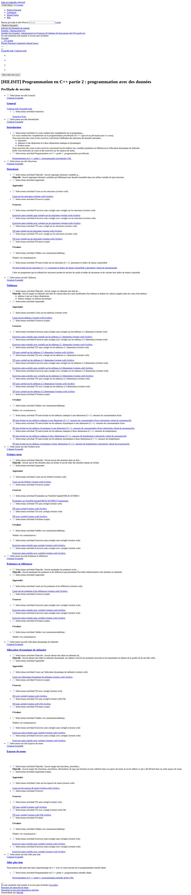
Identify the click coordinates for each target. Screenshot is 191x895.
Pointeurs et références (19, 563)
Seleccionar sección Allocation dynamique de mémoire (34, 642)
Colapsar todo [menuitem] (20, 51)
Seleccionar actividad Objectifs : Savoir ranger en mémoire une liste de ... (48, 291)
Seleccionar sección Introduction (24, 119)
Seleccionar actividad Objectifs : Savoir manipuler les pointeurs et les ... (47, 569)
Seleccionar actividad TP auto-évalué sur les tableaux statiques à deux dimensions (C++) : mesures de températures (66, 431)
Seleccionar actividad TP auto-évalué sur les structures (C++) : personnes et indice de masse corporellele (61, 263)
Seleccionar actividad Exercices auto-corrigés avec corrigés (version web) (48, 548)
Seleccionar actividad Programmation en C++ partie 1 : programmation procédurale (52, 153)
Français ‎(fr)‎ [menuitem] (43, 33)
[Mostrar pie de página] (2, 883)
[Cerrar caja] (2, 41)
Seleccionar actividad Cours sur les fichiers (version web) (41, 477)
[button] (58, 22)
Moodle (19, 892)
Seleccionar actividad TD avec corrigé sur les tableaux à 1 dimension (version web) (52, 355)
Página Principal (8, 43)
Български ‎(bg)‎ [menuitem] (66, 33)
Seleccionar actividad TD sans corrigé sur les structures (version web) (46, 226)
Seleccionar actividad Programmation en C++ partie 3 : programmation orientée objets (53, 873)
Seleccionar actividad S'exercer (29, 791)
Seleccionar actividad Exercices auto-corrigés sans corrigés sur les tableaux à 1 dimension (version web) (61, 332)
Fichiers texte (14, 454)
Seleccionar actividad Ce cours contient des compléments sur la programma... (50, 133)
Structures (12, 169)
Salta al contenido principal (13, 2)
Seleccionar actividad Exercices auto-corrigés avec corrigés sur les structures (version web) (56, 218)
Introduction (14, 127)
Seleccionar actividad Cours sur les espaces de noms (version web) (45, 783)
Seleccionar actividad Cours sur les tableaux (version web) (41, 313)
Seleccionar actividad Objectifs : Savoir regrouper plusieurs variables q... (48, 175)
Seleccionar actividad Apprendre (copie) (33, 772)
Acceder (5, 38)
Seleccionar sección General (22, 95)
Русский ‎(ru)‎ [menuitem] (79, 33)
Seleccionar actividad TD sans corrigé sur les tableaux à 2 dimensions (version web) (53, 378)
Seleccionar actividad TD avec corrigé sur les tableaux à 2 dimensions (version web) (53, 386)
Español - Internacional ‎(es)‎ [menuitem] (24, 33)
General (11, 103)
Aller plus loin (15, 862)
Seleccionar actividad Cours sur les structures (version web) (42, 191)
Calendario (21, 43)
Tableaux (12, 285)
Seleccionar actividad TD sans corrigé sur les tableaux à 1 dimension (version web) (52, 347)
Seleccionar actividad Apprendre (30, 180)
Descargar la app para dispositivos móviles (20, 890)
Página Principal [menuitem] (14, 10)
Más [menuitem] (8, 17)
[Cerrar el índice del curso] (2, 46)
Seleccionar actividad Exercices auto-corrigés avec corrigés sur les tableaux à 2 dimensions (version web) (62, 371)
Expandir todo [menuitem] (7, 51)
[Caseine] (8, 41)
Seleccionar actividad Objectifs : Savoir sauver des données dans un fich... (48, 460)
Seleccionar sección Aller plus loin (25, 854)
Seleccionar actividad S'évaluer (29, 818)
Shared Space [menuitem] (13, 15)
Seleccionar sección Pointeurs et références (29, 556)
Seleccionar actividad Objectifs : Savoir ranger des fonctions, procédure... (48, 766)
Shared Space (32, 43)
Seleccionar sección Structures (23, 161)
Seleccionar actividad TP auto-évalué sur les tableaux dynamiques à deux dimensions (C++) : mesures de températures (68, 439)
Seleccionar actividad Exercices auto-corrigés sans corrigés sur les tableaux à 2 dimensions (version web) (62, 363)
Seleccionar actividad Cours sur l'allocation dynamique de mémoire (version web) (52, 672)
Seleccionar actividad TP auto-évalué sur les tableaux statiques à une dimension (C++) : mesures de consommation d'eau (69, 415)
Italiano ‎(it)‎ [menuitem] (54, 33)
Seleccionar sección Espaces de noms (26, 743)
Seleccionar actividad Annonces (30, 111)
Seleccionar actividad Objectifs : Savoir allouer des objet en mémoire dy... (48, 655)
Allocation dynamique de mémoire (26, 649)
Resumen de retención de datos (15, 887)
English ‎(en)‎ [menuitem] (6, 33)
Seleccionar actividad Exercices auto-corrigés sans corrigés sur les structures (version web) (55, 210)
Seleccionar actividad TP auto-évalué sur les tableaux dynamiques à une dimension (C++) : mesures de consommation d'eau (70, 423)
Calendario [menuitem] (11, 12)
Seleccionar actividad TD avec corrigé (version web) (39, 511)
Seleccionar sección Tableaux (23, 277)
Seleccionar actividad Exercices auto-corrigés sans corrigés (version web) (48, 540)
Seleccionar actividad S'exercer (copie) (33, 199)
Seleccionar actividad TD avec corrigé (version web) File (41, 810)
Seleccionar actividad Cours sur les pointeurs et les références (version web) (49, 586)
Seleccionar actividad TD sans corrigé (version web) (39, 503)
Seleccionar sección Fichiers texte (25, 446)
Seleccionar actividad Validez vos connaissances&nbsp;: (40, 253)
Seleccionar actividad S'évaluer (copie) (33, 241)
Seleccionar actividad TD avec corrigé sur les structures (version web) (46, 234)
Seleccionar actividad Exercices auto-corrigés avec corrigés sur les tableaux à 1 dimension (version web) (61, 339)
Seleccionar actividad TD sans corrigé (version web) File (41, 699)
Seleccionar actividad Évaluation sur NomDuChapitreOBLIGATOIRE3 (47, 496)
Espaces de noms (16, 751)
